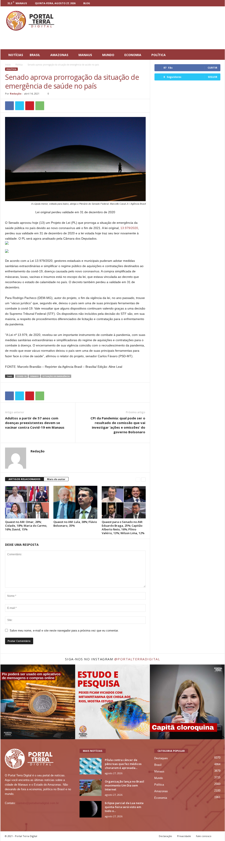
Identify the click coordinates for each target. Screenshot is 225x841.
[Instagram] (212, 3)
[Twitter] (218, 3)
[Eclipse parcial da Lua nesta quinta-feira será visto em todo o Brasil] (91, 809)
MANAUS (85, 55)
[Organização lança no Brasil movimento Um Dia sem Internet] (91, 787)
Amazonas (161, 791)
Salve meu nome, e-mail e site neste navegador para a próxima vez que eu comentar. (64, 630)
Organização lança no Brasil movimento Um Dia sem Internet (124, 785)
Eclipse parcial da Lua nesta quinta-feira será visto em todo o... (124, 807)
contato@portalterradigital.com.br (37, 803)
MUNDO (108, 55)
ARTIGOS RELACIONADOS (24, 479)
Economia (160, 797)
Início (8, 64)
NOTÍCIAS (15, 55)
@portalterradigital (137, 659)
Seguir (212, 76)
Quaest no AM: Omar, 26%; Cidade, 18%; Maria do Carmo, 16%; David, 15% (26, 525)
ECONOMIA (132, 55)
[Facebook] (205, 3)
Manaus (159, 771)
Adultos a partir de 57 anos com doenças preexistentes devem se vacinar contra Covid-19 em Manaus (34, 423)
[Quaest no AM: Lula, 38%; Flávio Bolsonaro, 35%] (75, 502)
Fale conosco (203, 836)
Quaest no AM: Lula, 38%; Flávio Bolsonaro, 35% (75, 524)
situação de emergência (56, 376)
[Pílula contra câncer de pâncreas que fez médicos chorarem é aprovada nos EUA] (91, 766)
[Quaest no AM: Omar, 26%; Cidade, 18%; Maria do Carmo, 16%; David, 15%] (27, 502)
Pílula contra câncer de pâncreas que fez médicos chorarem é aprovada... (123, 764)
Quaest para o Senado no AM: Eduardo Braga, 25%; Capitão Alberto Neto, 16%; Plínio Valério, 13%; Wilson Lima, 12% (123, 527)
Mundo (158, 778)
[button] (218, 55)
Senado (34, 376)
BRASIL (35, 55)
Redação (15, 93)
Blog (86, 3)
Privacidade (184, 836)
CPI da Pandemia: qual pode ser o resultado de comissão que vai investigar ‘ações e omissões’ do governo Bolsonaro (118, 425)
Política (19, 64)
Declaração (165, 836)
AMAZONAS (59, 55)
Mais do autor (56, 479)
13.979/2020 (129, 228)
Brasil (157, 764)
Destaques (161, 758)
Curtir (212, 67)
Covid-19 (21, 376)
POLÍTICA (158, 55)
